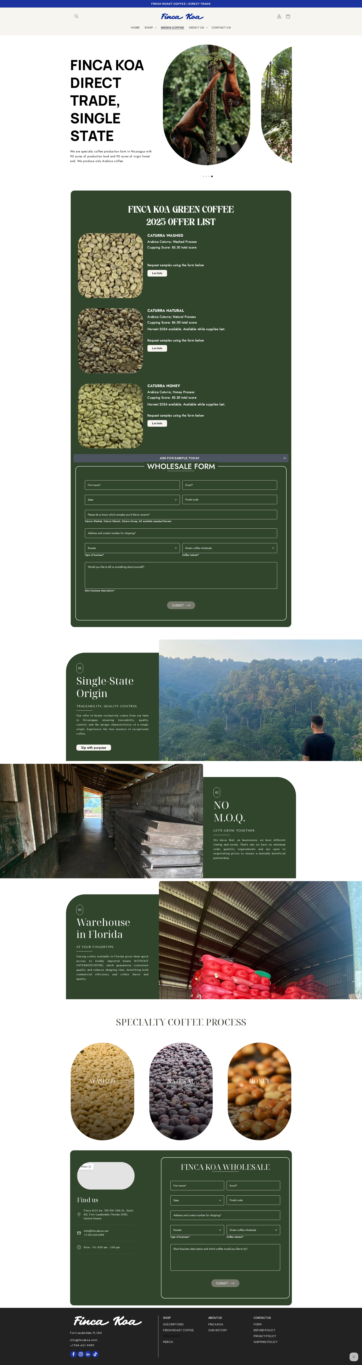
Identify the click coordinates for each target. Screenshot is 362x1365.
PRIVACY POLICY (265, 1336)
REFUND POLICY (264, 1330)
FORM (258, 1324)
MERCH (168, 1341)
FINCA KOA (215, 1324)
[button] (76, 16)
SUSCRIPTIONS (173, 1324)
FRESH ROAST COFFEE (178, 1330)
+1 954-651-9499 (94, 1235)
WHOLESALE (171, 1336)
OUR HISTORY (217, 1330)
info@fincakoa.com (96, 1231)
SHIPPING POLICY (266, 1341)
